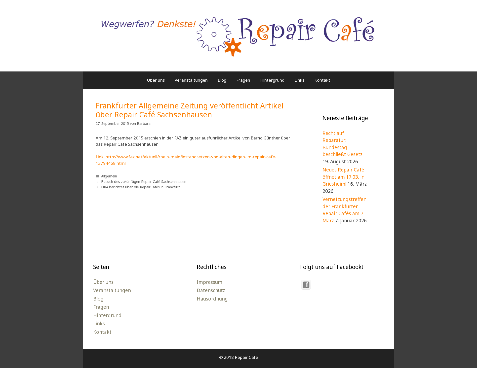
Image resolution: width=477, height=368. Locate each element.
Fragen (243, 80)
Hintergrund (272, 80)
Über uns (156, 80)
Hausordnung (212, 299)
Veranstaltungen (191, 80)
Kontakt (322, 80)
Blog (222, 80)
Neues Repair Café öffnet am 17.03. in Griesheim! (343, 177)
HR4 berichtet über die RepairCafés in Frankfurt (140, 187)
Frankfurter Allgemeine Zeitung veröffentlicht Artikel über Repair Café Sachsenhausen (189, 110)
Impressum (209, 282)
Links (299, 80)
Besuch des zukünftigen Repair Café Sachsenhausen (143, 181)
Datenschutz (211, 290)
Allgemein (109, 176)
